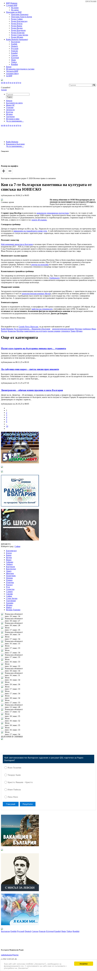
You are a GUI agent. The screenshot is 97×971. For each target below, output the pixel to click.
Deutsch (14, 46)
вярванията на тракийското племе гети (30, 231)
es (10, 83)
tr (18, 83)
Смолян (9, 594)
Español (14, 53)
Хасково (9, 603)
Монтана (10, 573)
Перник (9, 578)
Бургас (9, 553)
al (16, 83)
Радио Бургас (17, 23)
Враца (8, 560)
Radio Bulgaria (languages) (17, 39)
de (4, 83)
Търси (9, 97)
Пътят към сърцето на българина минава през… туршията (33, 348)
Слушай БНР (11, 5)
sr (12, 83)
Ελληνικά (15, 58)
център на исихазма (40, 264)
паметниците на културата (35, 331)
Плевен (9, 580)
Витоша (78, 329)
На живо (15, 8)
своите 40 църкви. (39, 220)
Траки (73, 331)
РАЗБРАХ (84, 963)
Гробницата (54, 278)
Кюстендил (11, 569)
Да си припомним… (15, 146)
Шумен (79, 331)
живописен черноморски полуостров (53, 213)
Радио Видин (17, 28)
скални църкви (53, 331)
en (2, 83)
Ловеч (8, 571)
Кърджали (10, 566)
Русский (14, 48)
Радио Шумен (17, 37)
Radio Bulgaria (12, 142)
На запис (15, 10)
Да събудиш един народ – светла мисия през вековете (30, 369)
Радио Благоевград (19, 21)
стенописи (65, 331)
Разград (9, 585)
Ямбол (9, 607)
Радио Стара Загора (19, 35)
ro (20, 83)
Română (14, 64)
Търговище (11, 601)
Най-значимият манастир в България (17, 244)
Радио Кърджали (18, 30)
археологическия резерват (63, 329)
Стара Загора (11, 598)
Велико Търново (13, 610)
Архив (4, 90)
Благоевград (11, 551)
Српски (14, 55)
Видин (9, 557)
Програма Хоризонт (19, 14)
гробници (86, 329)
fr (8, 83)
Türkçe (14, 62)
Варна (8, 555)
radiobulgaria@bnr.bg (9, 955)
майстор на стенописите (42, 309)
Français (14, 51)
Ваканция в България (15, 144)
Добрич (9, 564)
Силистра (10, 589)
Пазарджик (11, 576)
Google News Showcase (28, 327)
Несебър (20, 331)
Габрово (9, 562)
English (14, 44)
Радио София (16, 19)
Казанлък (12, 331)
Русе (8, 587)
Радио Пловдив (18, 33)
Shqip (13, 60)
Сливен (9, 591)
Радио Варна (16, 26)
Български (15, 42)
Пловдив (10, 582)
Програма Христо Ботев (21, 17)
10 (7, 426)
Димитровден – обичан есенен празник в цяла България (32, 390)
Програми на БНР (14, 12)
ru (6, 83)
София (9, 596)
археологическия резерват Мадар (36, 293)
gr (14, 83)
